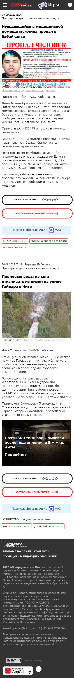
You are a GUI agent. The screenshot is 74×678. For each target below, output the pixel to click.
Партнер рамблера (33, 660)
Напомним (10, 174)
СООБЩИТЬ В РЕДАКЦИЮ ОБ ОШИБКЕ (30, 556)
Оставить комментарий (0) (37, 213)
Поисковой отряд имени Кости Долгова (28, 90)
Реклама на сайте (17, 551)
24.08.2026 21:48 (12, 264)
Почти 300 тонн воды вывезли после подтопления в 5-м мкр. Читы (34, 442)
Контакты (41, 551)
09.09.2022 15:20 (12, 14)
